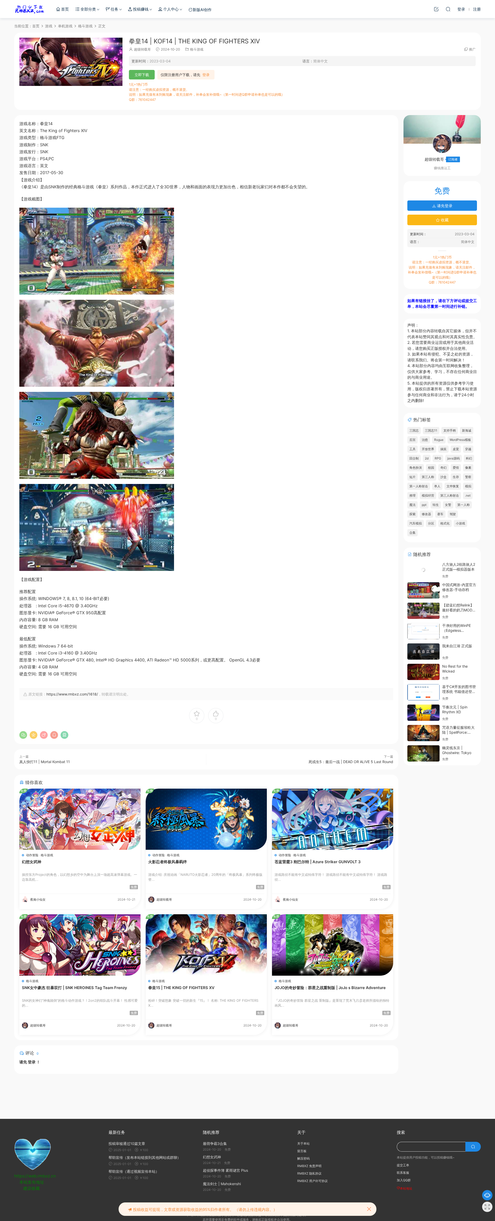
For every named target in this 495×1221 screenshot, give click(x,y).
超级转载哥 (142, 49)
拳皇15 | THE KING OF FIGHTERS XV (181, 987)
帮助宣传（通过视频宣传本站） (134, 1171)
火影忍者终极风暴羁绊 (167, 861)
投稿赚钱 (140, 9)
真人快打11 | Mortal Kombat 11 (44, 761)
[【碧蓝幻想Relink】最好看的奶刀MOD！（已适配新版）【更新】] (423, 611)
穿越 (468, 449)
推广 (472, 49)
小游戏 (460, 523)
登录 (206, 75)
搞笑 (443, 449)
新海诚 (466, 430)
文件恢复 (453, 486)
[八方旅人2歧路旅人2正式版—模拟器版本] (423, 570)
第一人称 (463, 505)
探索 (412, 514)
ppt (424, 505)
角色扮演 (415, 468)
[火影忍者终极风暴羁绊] (206, 819)
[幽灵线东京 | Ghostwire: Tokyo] (423, 753)
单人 (437, 486)
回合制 (414, 458)
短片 (412, 477)
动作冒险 (32, 855)
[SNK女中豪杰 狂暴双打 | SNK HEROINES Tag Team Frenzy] (80, 944)
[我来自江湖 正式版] (423, 651)
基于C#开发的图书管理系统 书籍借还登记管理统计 (459, 691)
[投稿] (436, 9)
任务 (114, 9)
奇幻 (443, 468)
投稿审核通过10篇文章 (127, 1143)
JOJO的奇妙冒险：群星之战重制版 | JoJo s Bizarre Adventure (330, 987)
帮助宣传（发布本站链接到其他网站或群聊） (145, 1157)
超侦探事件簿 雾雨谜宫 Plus (225, 1170)
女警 (448, 505)
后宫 (412, 440)
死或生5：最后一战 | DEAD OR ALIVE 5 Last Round (351, 761)
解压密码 (303, 1158)
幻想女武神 (31, 861)
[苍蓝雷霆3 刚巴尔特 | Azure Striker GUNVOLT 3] (332, 819)
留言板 (302, 1151)
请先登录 (444, 205)
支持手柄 (449, 430)
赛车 (440, 514)
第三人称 (428, 477)
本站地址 (406, 1188)
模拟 (468, 486)
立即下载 (142, 74)
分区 (431, 523)
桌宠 (456, 449)
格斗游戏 (196, 49)
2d (426, 458)
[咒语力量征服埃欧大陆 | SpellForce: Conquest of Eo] (423, 733)
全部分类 (87, 9)
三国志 (414, 430)
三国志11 (431, 430)
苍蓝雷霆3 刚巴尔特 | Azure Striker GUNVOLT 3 (318, 861)
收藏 (444, 219)
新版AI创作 (202, 9)
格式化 (445, 523)
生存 (456, 477)
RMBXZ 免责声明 (309, 1166)
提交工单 (403, 1165)
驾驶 (453, 514)
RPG (438, 458)
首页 (64, 9)
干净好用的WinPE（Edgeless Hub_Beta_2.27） (456, 630)
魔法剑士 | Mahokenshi (222, 1184)
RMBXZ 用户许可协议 (312, 1181)
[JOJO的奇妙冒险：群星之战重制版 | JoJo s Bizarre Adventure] (332, 944)
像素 (468, 468)
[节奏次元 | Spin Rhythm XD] (423, 713)
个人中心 (170, 9)
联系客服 (403, 1173)
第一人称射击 (418, 486)
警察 (468, 477)
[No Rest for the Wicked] (423, 672)
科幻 (469, 458)
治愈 (425, 440)
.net (468, 495)
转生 (436, 505)
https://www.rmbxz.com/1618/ (72, 694)
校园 (431, 468)
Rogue (438, 440)
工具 (412, 449)
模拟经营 (428, 495)
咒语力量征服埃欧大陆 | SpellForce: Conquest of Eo (458, 732)
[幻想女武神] (80, 819)
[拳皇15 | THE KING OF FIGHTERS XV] (206, 944)
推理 (412, 495)
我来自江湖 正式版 (457, 646)
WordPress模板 (460, 440)
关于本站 (303, 1143)
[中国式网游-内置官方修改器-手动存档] (423, 590)
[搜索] (448, 9)
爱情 (456, 468)
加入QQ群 (404, 1180)
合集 (412, 533)
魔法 (412, 505)
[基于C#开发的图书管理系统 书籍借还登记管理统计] (423, 692)
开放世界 (428, 449)
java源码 (453, 458)
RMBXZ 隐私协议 (309, 1173)
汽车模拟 (415, 523)
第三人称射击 (449, 495)
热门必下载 (29, 9)
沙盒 (443, 477)
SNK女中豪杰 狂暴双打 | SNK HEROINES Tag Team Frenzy (74, 987)
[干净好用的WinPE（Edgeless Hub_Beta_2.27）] (423, 631)
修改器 (426, 514)
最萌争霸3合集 (215, 1143)
